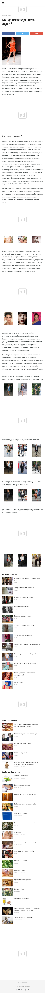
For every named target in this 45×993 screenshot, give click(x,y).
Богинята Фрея (19, 889)
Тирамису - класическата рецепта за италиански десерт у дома (26, 725)
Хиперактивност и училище (23, 917)
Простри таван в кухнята (22, 879)
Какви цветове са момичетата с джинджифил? (24, 674)
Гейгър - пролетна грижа (22, 743)
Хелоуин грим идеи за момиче (24, 587)
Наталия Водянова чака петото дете (25, 734)
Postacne (17, 832)
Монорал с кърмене (20, 813)
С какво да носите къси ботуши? (25, 654)
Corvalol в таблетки (21, 775)
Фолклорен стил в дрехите (23, 635)
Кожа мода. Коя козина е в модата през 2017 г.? (27, 579)
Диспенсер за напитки (21, 898)
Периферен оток (19, 870)
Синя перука (18, 682)
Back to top (22, 983)
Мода (3, 15)
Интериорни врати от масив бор (24, 794)
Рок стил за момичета (21, 606)
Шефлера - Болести (20, 861)
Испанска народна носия (22, 616)
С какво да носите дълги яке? (24, 625)
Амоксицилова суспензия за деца (25, 842)
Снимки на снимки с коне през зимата (27, 644)
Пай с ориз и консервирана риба (25, 804)
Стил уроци (9, 15)
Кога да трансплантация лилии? (24, 823)
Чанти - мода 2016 (20, 753)
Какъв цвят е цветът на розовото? (25, 663)
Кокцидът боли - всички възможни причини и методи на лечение (26, 763)
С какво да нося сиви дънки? (24, 597)
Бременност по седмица (22, 785)
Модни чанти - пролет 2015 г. (24, 851)
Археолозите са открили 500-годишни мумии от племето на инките (27, 909)
